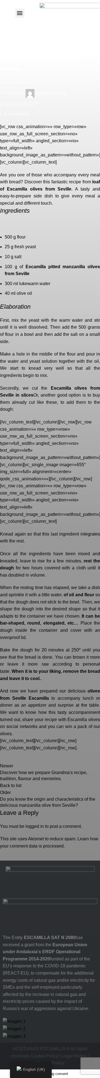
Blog (4, 29)
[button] (19, 13)
